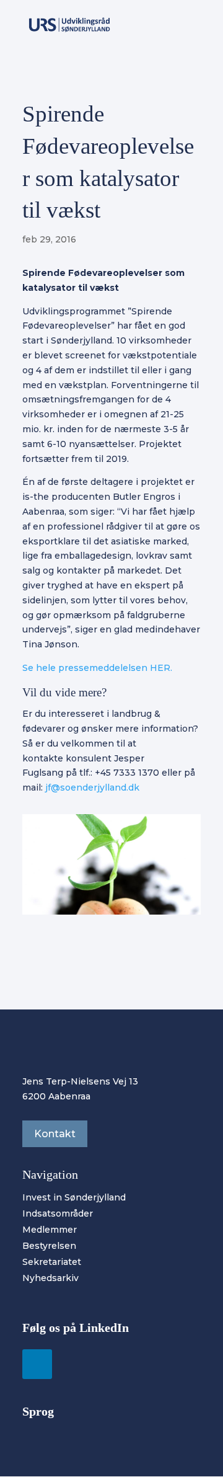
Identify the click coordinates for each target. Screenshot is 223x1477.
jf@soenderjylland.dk (92, 787)
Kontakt (55, 1134)
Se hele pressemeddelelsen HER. (97, 667)
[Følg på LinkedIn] (37, 1364)
